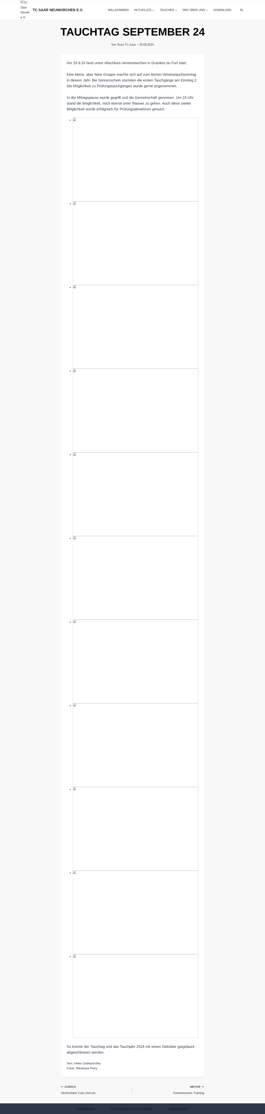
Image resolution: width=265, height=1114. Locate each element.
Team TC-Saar (126, 44)
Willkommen (118, 10)
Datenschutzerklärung (131, 1109)
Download (222, 10)
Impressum (86, 1109)
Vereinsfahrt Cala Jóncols (78, 1090)
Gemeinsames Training (188, 1090)
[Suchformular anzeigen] (241, 10)
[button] (135, 159)
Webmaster (178, 1109)
